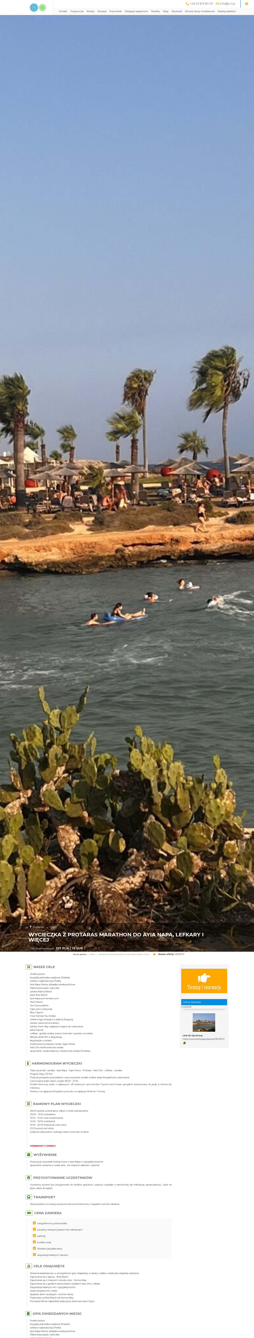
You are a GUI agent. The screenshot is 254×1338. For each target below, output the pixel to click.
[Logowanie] (246, 4)
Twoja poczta (77, 11)
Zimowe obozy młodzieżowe (200, 11)
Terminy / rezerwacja (204, 987)
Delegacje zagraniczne (136, 11)
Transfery (155, 11)
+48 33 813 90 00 (201, 3)
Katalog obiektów (227, 11)
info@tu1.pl (227, 3)
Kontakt (63, 11)
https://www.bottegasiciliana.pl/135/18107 (204, 1039)
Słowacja (101, 11)
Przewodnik (115, 11)
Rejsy (166, 11)
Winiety (91, 11)
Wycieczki (177, 11)
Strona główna (80, 954)
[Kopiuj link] (184, 1043)
